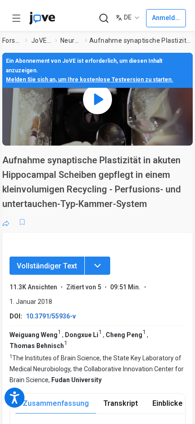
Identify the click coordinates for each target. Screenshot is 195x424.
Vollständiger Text (47, 266)
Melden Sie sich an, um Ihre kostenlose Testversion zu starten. (89, 79)
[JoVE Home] (42, 18)
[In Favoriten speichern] (22, 222)
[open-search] (103, 18)
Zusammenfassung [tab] (56, 403)
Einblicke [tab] (167, 403)
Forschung (11, 40)
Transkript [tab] (120, 403)
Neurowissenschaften (70, 40)
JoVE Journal (41, 40)
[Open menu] (16, 18)
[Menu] (97, 266)
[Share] (6, 222)
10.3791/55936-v (51, 316)
